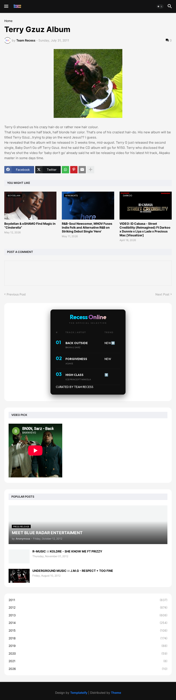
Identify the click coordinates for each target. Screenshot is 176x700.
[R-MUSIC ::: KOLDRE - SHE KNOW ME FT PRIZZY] (19, 556)
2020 (88, 653)
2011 (88, 600)
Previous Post (16, 294)
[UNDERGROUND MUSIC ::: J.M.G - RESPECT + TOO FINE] (19, 576)
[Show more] (90, 169)
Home (8, 20)
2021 (88, 661)
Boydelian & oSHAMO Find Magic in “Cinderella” (30, 225)
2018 (88, 638)
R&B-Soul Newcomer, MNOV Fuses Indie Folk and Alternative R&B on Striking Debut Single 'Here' (87, 227)
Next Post (162, 294)
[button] (6, 6)
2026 (88, 669)
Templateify (78, 692)
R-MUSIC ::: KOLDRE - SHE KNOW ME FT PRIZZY (67, 551)
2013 (88, 615)
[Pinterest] (73, 169)
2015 (88, 630)
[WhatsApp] (65, 169)
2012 (88, 607)
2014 (88, 623)
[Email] (82, 169)
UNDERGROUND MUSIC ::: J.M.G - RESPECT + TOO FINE (72, 570)
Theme (116, 692)
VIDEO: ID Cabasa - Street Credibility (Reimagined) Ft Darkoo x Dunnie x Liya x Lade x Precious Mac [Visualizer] (145, 229)
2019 (88, 646)
